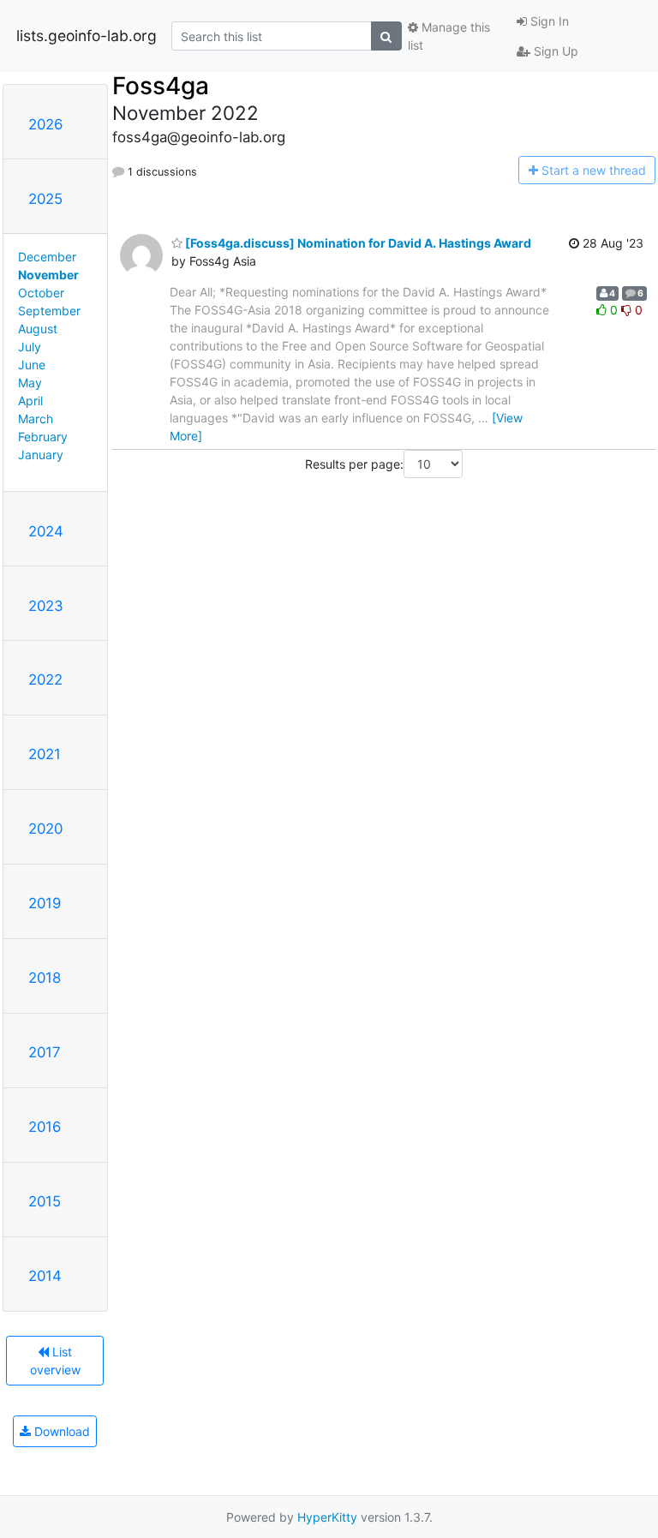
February (43, 436)
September (49, 310)
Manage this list (449, 36)
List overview (55, 1360)
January (40, 454)
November (48, 274)
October (41, 292)
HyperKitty (327, 1517)
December (47, 256)
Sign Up (554, 51)
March (35, 418)
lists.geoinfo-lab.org (86, 36)
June (31, 364)
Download (60, 1431)
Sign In (548, 21)
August (37, 328)
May (30, 382)
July (29, 346)
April (30, 400)
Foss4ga (160, 85)
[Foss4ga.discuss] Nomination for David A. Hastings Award (356, 243)
